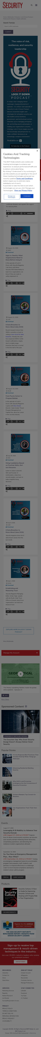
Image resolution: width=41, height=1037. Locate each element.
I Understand (27, 196)
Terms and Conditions (24, 179)
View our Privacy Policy (23, 190)
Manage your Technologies (11, 196)
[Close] (37, 151)
